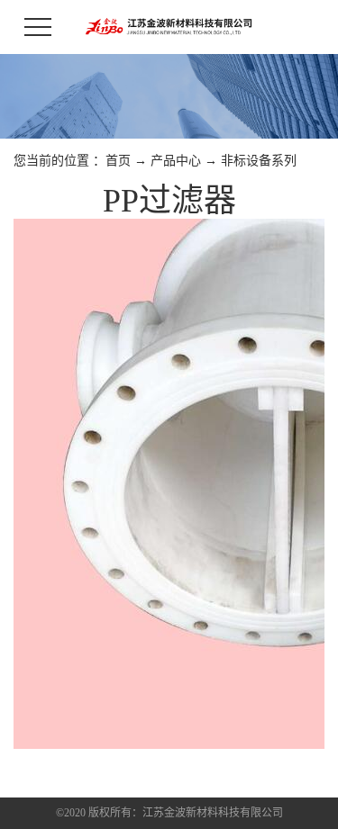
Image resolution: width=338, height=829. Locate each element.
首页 (118, 160)
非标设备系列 (259, 160)
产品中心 (176, 160)
